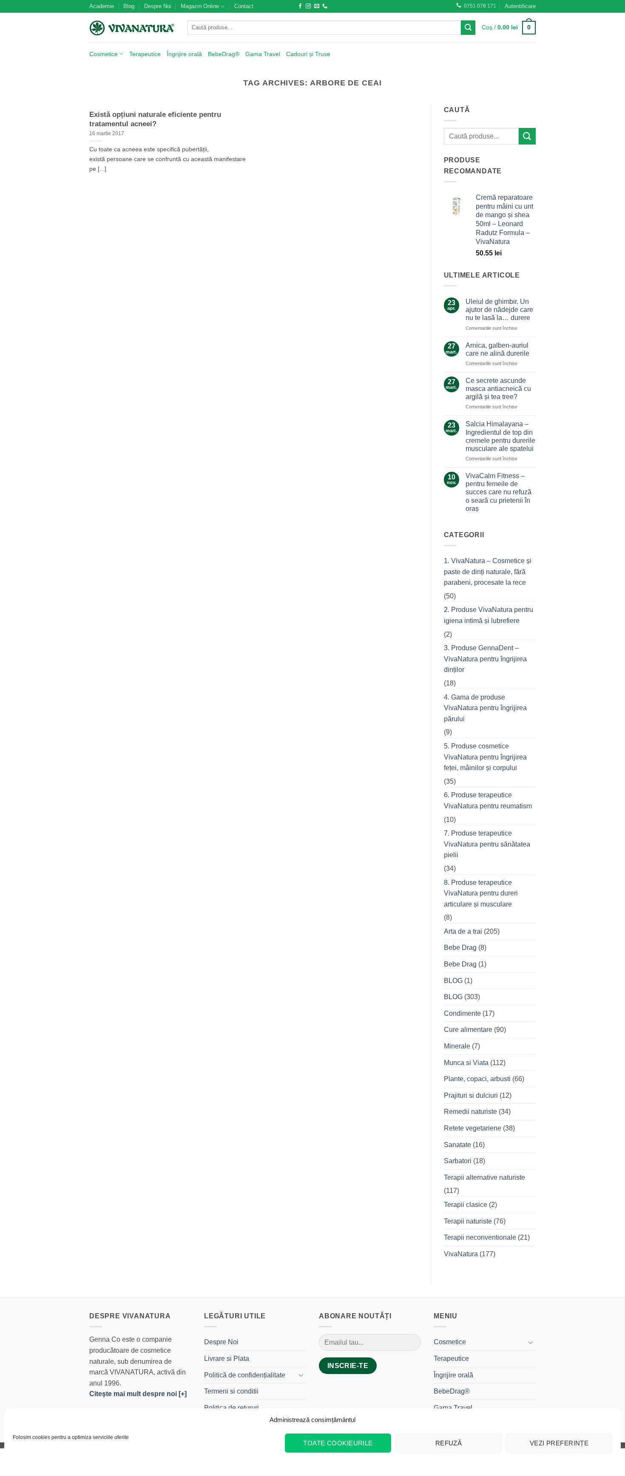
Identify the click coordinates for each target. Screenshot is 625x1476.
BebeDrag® (223, 54)
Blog (128, 6)
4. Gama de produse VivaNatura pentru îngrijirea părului (485, 708)
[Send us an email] (316, 6)
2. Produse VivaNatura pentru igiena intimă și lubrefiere (488, 615)
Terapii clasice (465, 1204)
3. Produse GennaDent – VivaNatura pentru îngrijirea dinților (485, 658)
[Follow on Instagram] (308, 6)
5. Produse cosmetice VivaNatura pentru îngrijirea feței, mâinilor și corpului (485, 756)
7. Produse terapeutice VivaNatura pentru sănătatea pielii (487, 844)
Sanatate (457, 1144)
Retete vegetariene (472, 1128)
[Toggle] (301, 1375)
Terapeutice (145, 54)
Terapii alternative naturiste (484, 1177)
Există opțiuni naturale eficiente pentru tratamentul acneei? (155, 119)
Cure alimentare (468, 1029)
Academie (101, 6)
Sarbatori (458, 1160)
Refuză (448, 1443)
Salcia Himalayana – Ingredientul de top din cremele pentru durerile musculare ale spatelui (500, 436)
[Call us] (324, 6)
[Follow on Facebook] (300, 6)
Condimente (462, 1013)
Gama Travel (262, 54)
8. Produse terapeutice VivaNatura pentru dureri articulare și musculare (481, 893)
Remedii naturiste (470, 1111)
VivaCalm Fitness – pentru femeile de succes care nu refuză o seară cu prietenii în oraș (498, 492)
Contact (243, 6)
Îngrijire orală (184, 54)
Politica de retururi (231, 1407)
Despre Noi (157, 6)
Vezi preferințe (559, 1443)
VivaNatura (461, 1254)
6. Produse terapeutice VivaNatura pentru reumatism (488, 800)
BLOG (453, 980)
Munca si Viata (466, 1062)
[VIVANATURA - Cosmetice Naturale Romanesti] (131, 28)
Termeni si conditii (231, 1391)
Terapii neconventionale (480, 1237)
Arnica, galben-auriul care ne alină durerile (497, 349)
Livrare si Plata (226, 1358)
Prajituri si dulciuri (471, 1095)
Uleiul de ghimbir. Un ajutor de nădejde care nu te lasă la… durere (499, 309)
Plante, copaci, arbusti (477, 1078)
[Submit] (468, 27)
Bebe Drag (460, 947)
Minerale (457, 1046)
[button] (520, 6)
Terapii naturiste (468, 1221)
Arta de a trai (463, 931)
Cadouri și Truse (308, 54)
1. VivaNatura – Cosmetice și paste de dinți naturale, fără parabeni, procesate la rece (487, 571)
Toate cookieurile (338, 1443)
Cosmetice (103, 54)
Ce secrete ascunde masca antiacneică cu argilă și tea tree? (498, 388)
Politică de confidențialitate (244, 1375)
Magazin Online (200, 6)
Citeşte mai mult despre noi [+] (138, 1393)
